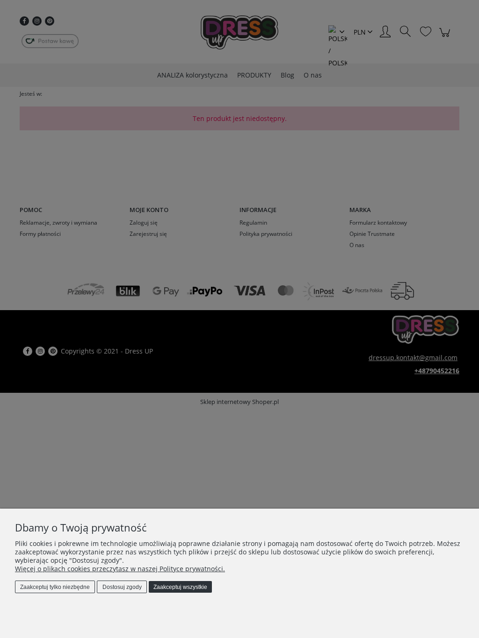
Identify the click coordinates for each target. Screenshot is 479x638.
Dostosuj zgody (122, 587)
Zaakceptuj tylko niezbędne (55, 587)
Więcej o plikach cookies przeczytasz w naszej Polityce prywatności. (120, 568)
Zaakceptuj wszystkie (180, 587)
